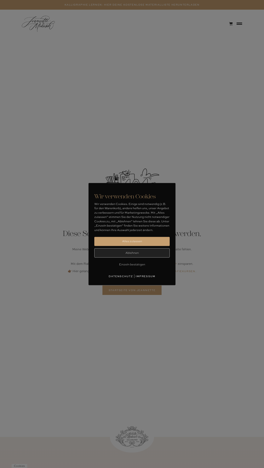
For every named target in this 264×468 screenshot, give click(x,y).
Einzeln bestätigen (132, 264)
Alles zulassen (132, 241)
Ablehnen (132, 253)
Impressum (145, 276)
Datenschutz (121, 276)
